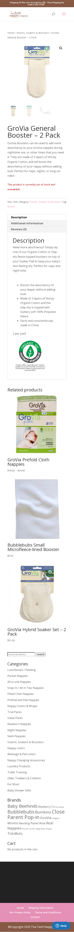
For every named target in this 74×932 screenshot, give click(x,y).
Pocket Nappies (17, 676)
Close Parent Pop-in (36, 814)
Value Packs (15, 718)
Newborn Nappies (19, 724)
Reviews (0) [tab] (19, 229)
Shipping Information (41, 907)
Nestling (24, 823)
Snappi (49, 829)
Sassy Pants (40, 829)
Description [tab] (19, 217)
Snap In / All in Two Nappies (25, 688)
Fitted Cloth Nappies (20, 694)
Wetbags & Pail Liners (21, 754)
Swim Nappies (16, 736)
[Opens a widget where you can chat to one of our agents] (61, 926)
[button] (61, 48)
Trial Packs (14, 712)
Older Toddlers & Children (24, 778)
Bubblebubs (20, 811)
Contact (35, 917)
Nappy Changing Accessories (26, 760)
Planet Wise (37, 823)
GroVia (11, 206)
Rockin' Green (28, 829)
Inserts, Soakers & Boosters (33, 32)
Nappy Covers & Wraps (22, 706)
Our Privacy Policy (20, 912)
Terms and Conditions (48, 912)
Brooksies (59, 807)
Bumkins (43, 812)
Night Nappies (16, 730)
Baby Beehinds (22, 806)
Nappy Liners (16, 748)
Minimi (12, 823)
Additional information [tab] (27, 223)
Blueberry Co (46, 807)
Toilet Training (17, 772)
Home (10, 32)
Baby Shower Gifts (19, 790)
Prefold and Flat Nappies (23, 700)
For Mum (13, 784)
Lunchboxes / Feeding (21, 670)
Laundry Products (18, 766)
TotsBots (15, 833)
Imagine (55, 818)
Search (40, 654)
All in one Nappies (19, 682)
